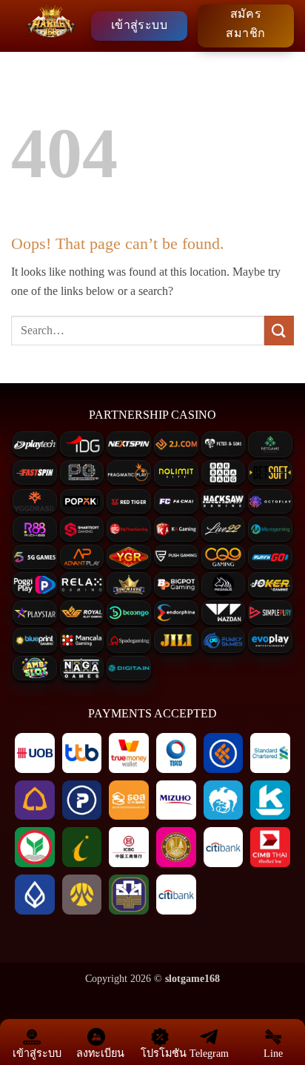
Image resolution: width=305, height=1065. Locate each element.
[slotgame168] (51, 26)
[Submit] (279, 330)
